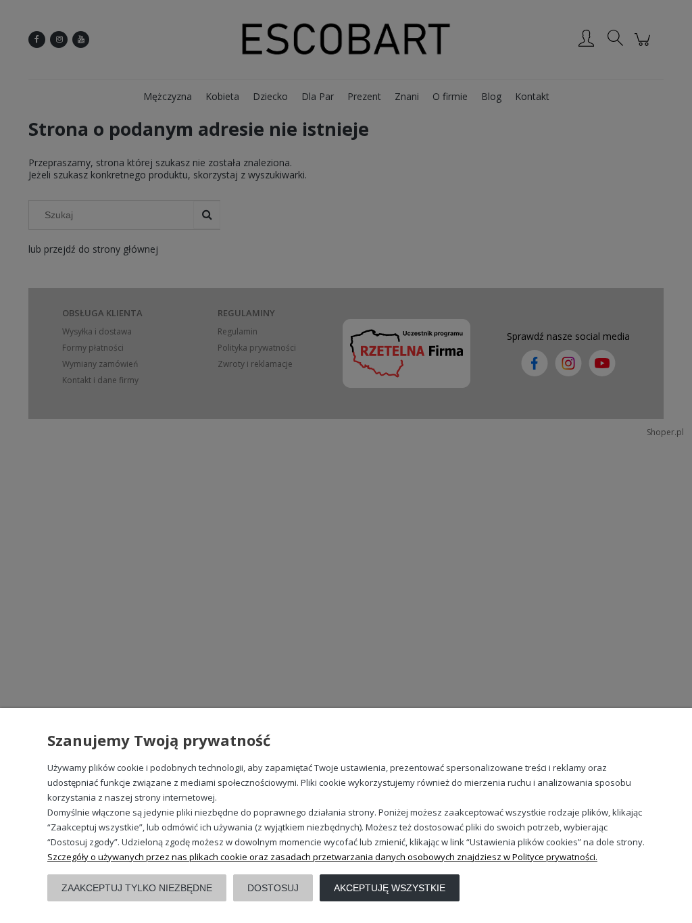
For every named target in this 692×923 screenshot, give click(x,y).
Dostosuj (273, 887)
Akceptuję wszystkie (389, 887)
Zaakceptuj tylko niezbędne (136, 887)
